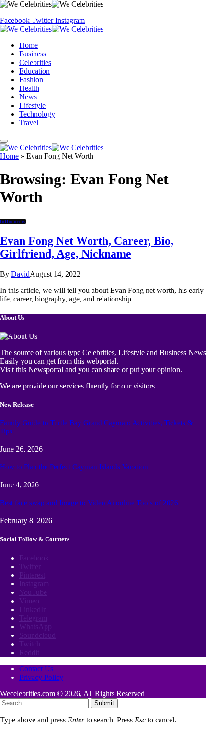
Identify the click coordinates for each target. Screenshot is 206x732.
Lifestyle (32, 105)
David (20, 274)
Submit (104, 703)
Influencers (13, 221)
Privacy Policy (41, 677)
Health (29, 88)
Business (32, 54)
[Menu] (4, 141)
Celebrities (35, 62)
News (28, 97)
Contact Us (36, 669)
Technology (37, 114)
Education (34, 71)
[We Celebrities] (51, 29)
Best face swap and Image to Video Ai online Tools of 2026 (89, 502)
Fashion (31, 79)
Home (28, 45)
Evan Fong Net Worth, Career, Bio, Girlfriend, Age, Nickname (86, 247)
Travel (28, 122)
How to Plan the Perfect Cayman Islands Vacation (74, 467)
